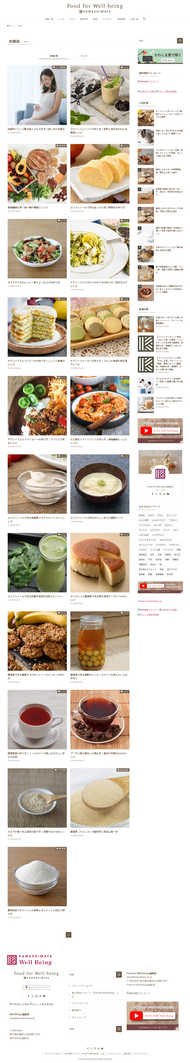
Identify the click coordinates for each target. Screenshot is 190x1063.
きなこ (160, 515)
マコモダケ (161, 545)
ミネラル (143, 550)
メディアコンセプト (82, 986)
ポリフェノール (145, 545)
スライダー (155, 530)
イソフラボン (145, 525)
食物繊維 (159, 574)
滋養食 (168, 554)
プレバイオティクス (147, 540)
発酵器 (175, 559)
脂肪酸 (142, 574)
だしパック (171, 515)
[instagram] (160, 494)
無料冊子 (76, 1010)
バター (176, 530)
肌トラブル (172, 569)
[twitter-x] (156, 494)
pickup (142, 515)
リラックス (168, 550)
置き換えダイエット (147, 569)
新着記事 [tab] (54, 56)
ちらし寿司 (144, 520)
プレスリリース (80, 1003)
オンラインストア (37, 987)
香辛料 (170, 574)
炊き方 (177, 554)
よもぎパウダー (159, 520)
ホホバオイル (165, 540)
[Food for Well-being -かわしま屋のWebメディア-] (95, 8)
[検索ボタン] (144, 19)
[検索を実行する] (180, 41)
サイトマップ (79, 1017)
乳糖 (178, 550)
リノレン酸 (155, 550)
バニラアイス (158, 535)
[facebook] (152, 494)
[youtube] (168, 494)
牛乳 (150, 559)
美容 (162, 569)
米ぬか (153, 564)
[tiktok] (164, 494)
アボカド (173, 520)
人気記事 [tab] (83, 56)
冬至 (152, 554)
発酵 (167, 559)
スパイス (143, 530)
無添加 (142, 559)
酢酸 (150, 574)
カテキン (168, 525)
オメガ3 (157, 525)
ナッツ (166, 530)
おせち (151, 515)
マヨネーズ (174, 545)
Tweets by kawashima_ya (150, 601)
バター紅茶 (144, 535)
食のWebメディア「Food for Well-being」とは (95, 994)
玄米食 (159, 559)
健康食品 (143, 554)
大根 (160, 554)
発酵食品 (143, 564)
